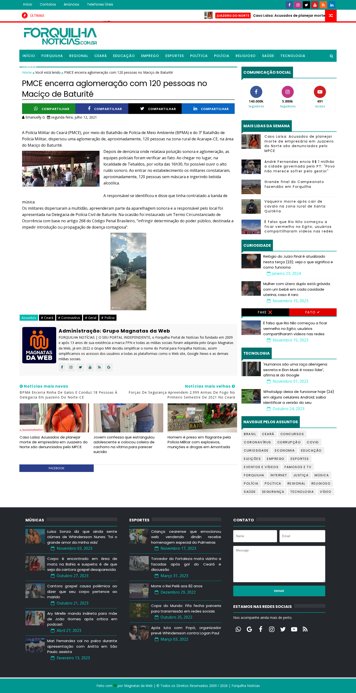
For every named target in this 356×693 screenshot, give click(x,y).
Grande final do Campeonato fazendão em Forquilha (294, 184)
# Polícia (108, 317)
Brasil (250, 434)
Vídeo (326, 491)
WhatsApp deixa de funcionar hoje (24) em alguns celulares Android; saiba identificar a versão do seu (298, 397)
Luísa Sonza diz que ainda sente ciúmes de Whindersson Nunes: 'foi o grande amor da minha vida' (82, 537)
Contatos (48, 4)
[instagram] (298, 4)
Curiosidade (256, 450)
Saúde (268, 55)
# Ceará (47, 317)
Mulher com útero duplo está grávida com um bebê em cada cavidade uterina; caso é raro (296, 289)
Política (199, 55)
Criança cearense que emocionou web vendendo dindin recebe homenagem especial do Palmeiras (186, 537)
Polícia (221, 55)
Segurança (273, 491)
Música (322, 475)
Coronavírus (257, 442)
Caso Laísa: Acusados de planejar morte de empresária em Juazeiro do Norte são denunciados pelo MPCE (54, 442)
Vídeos (30, 67)
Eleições (252, 458)
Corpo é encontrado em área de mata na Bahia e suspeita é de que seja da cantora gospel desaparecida (82, 564)
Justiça (301, 475)
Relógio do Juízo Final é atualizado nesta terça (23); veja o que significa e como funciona (298, 262)
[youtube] (314, 4)
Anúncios (71, 4)
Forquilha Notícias (246, 685)
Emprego (150, 55)
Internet (279, 475)
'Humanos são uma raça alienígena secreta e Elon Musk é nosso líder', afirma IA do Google (295, 370)
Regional (78, 55)
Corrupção (289, 442)
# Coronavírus (69, 317)
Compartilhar (56, 109)
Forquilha (52, 55)
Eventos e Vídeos (261, 467)
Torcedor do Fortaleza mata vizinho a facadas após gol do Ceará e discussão (186, 564)
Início (27, 4)
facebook (56, 468)
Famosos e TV (298, 467)
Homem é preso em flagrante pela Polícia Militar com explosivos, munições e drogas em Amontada (199, 442)
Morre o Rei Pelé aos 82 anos (176, 586)
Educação (124, 55)
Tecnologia (292, 55)
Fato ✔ (312, 312)
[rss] (323, 4)
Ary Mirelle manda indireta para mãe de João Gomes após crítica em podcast (82, 619)
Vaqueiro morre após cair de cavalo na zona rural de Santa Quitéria (295, 206)
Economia (285, 450)
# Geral (90, 317)
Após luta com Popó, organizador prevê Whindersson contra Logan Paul (186, 630)
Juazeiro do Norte (217, 15)
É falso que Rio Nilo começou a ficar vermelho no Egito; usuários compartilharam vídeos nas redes (298, 226)
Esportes (174, 55)
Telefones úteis (100, 4)
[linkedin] (331, 4)
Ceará (100, 55)
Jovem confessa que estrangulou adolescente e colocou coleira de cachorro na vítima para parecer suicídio (124, 444)
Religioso (246, 55)
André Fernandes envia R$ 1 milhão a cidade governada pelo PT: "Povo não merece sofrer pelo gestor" (299, 166)
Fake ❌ (265, 312)
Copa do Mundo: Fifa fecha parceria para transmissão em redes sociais (186, 608)
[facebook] (289, 4)
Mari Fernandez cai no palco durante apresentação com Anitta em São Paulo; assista (82, 646)
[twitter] (306, 4)
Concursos (292, 434)
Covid (313, 442)
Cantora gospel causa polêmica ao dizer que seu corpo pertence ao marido (82, 591)
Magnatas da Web (138, 685)
